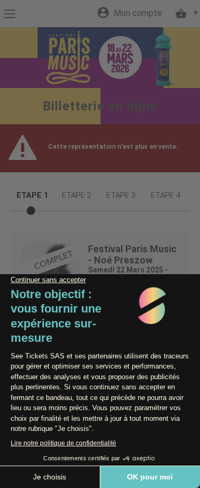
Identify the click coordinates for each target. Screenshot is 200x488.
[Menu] (9, 14)
